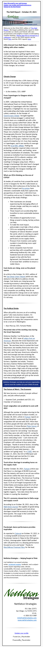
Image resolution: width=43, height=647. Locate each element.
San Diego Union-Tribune (16, 277)
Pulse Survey (32, 426)
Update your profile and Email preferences (17, 5)
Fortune (27, 417)
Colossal (18, 533)
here (10, 39)
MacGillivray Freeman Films (14, 547)
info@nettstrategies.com (27, 618)
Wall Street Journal (11, 507)
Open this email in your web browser (15, 3)
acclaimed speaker (14, 564)
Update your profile (21, 633)
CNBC (29, 452)
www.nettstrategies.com (27, 620)
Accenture (26, 188)
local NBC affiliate (17, 146)
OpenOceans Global (11, 116)
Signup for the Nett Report (12, 7)
